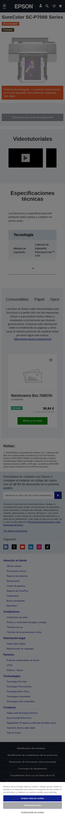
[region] (32, 799)
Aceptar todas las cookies (32, 798)
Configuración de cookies (32, 812)
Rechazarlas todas (32, 805)
